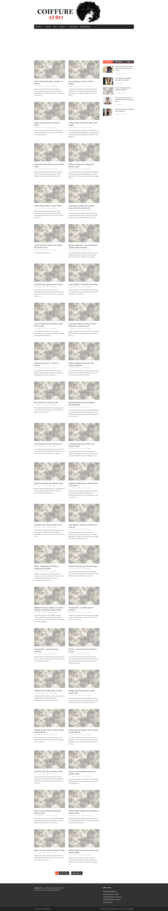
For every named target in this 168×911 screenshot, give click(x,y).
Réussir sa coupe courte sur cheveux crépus (49, 850)
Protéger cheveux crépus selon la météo (48, 691)
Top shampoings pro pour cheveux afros (48, 444)
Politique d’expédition (109, 891)
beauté (48, 27)
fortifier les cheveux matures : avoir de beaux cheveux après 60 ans (124, 99)
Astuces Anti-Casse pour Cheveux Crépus (83, 566)
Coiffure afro (46, 909)
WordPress (114, 909)
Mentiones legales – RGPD (111, 894)
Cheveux (38, 27)
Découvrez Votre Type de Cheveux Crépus (48, 771)
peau (55, 27)
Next (77, 873)
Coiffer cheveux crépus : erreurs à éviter (48, 206)
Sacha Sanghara (53, 86)
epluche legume (108, 902)
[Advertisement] (83, 44)
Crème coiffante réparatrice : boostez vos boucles (123, 89)
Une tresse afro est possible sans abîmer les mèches (123, 79)
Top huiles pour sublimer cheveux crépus (48, 284)
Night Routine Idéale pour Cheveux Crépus (48, 483)
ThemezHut (131, 909)
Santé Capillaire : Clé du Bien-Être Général (83, 284)
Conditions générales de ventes (112, 897)
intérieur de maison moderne (111, 899)
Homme (61, 27)
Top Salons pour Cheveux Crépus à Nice (48, 525)
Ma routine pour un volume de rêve (46, 402)
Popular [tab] (108, 62)
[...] (42, 95)
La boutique (73, 27)
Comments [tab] (118, 62)
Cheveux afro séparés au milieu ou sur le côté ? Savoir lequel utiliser (124, 68)
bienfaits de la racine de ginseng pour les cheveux (124, 110)
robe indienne (85, 27)
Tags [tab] (128, 62)
